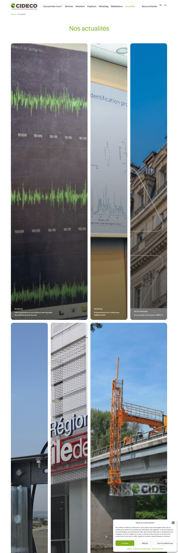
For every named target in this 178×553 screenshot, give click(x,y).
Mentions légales (157, 548)
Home (13, 14)
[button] (173, 523)
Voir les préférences (165, 543)
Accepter (125, 543)
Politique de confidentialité (142, 548)
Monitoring (19, 309)
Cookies (129, 548)
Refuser (145, 543)
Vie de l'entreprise (140, 311)
